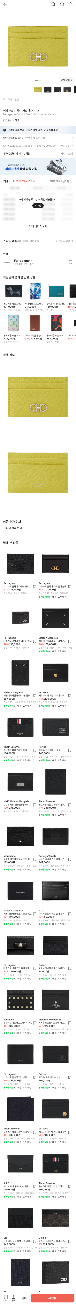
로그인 (38, 205)
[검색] (53, 4)
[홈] (62, 4)
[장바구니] (70, 4)
